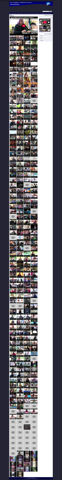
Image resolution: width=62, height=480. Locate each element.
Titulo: (41, 35)
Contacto (49, 13)
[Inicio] (31, 3)
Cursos (47, 13)
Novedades (18, 13)
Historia (22, 13)
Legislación (36, 13)
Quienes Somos (14, 13)
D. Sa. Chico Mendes (42, 13)
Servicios (25, 13)
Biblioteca (32, 13)
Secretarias (29, 13)
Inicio (10, 14)
